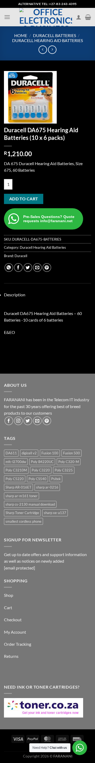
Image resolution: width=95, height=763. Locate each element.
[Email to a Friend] (37, 267)
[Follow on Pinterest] (46, 420)
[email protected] (19, 567)
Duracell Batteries (54, 35)
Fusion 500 (71, 453)
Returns (11, 656)
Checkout (13, 619)
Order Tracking (17, 644)
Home (20, 35)
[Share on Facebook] (18, 267)
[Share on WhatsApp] (8, 267)
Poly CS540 (37, 479)
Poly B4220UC (42, 462)
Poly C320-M (68, 462)
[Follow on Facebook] (8, 420)
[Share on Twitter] (27, 267)
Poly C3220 (41, 470)
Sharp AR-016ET (18, 487)
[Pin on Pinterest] (46, 267)
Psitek (56, 479)
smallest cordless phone (23, 521)
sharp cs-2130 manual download (30, 504)
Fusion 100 (49, 453)
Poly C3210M (16, 470)
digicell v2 (29, 453)
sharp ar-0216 (47, 487)
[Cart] (88, 17)
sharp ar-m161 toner (21, 496)
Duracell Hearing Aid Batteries (47, 40)
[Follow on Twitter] (27, 420)
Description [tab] (14, 294)
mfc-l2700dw (16, 462)
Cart (8, 607)
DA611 (11, 453)
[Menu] (7, 17)
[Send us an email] (37, 420)
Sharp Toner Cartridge (22, 513)
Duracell (21, 256)
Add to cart (23, 198)
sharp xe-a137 (55, 513)
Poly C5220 (15, 479)
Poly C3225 (64, 470)
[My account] (78, 17)
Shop (8, 595)
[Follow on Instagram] (18, 420)
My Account (15, 631)
